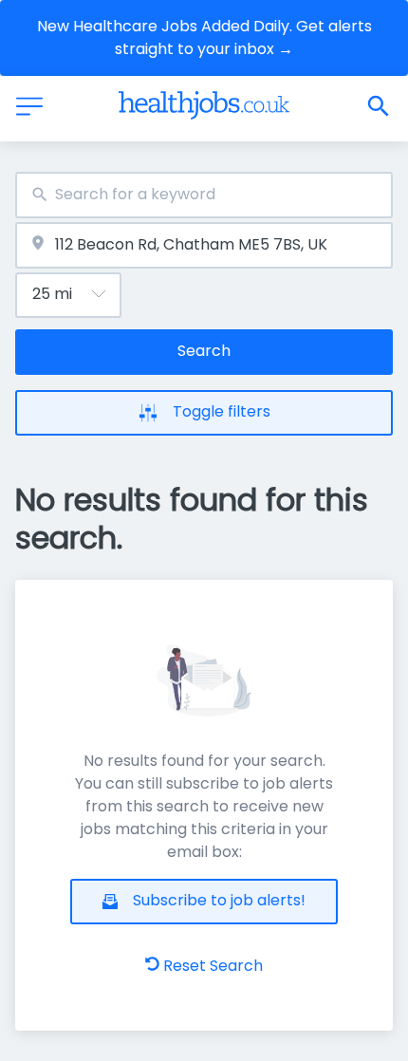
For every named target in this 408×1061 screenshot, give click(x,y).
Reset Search (213, 966)
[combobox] (204, 195)
